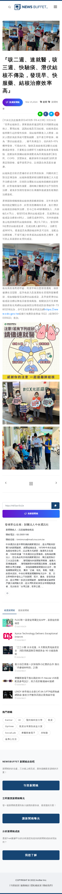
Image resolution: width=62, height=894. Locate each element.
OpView (9, 726)
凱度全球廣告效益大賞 (30, 726)
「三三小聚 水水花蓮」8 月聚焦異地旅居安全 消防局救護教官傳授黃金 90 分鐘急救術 (37, 650)
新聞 (45, 101)
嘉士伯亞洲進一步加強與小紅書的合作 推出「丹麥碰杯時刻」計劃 (37, 666)
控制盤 (44, 732)
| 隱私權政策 (36, 885)
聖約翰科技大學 (34, 719)
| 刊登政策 (15, 885)
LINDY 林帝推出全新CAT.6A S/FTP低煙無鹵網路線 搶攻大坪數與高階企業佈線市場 (37, 693)
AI (19, 719)
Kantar (9, 719)
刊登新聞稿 (31, 785)
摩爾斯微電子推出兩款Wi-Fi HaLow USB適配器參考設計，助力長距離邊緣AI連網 (37, 679)
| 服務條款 (25, 885)
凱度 (50, 719)
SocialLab (10, 732)
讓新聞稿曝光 (31, 818)
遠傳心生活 (11, 739)
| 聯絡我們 (47, 885)
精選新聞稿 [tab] (9, 610)
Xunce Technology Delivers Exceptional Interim (36, 635)
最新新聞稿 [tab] (23, 610)
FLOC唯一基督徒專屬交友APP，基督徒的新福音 (37, 621)
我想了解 (31, 855)
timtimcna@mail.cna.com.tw (30, 539)
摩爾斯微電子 (28, 732)
